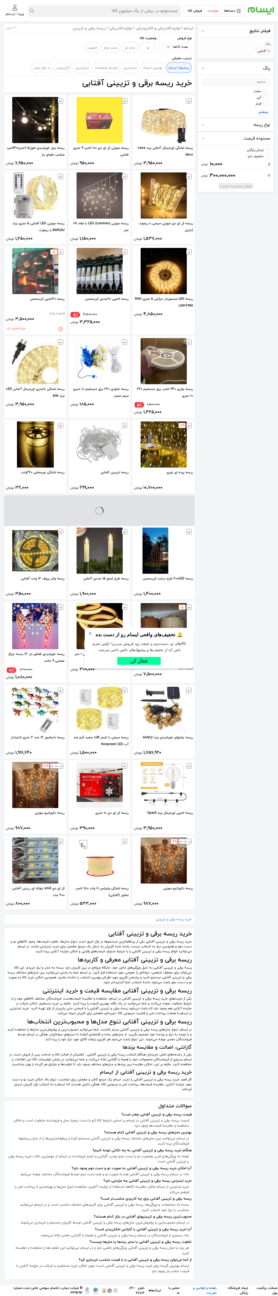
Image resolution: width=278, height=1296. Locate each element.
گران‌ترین (63, 68)
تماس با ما (174, 1290)
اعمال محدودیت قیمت (236, 186)
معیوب (92, 48)
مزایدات (213, 11)
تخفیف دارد (255, 156)
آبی (259, 97)
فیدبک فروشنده (106, 68)
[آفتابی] (268, 51)
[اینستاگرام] (115, 1290)
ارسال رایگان (255, 150)
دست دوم (111, 48)
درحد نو (130, 48)
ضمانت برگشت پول (267, 1290)
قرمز (258, 104)
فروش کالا (195, 11)
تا (235, 175)
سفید (257, 91)
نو (148, 48)
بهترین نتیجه (152, 68)
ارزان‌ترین (82, 68)
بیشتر (263, 112)
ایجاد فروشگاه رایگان (238, 1290)
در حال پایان (41, 68)
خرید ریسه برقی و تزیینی (174, 919)
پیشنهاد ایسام (179, 68)
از (235, 164)
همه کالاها (180, 47)
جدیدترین (130, 68)
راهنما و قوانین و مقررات (205, 1290)
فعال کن (139, 660)
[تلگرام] (110, 1290)
